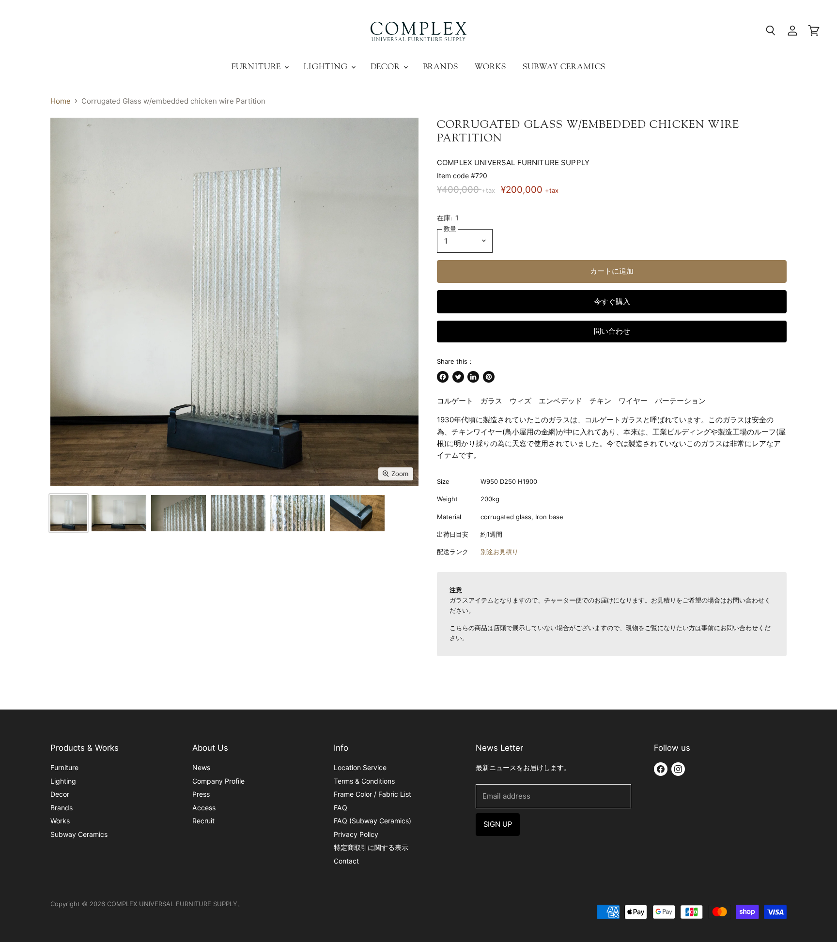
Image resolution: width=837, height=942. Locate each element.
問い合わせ (612, 331)
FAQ (340, 807)
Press (201, 794)
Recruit (203, 821)
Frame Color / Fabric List (372, 794)
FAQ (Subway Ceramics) (372, 821)
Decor (387, 66)
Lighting (327, 66)
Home (60, 101)
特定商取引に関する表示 (371, 847)
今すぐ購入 (612, 301)
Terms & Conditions (364, 781)
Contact (346, 861)
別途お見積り (499, 552)
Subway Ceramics (564, 66)
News (201, 767)
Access (204, 807)
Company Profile (218, 781)
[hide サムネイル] (68, 513)
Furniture (257, 66)
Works (490, 66)
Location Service (360, 767)
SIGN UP (497, 824)
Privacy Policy (356, 834)
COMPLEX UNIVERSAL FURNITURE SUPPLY (513, 162)
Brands (440, 66)
